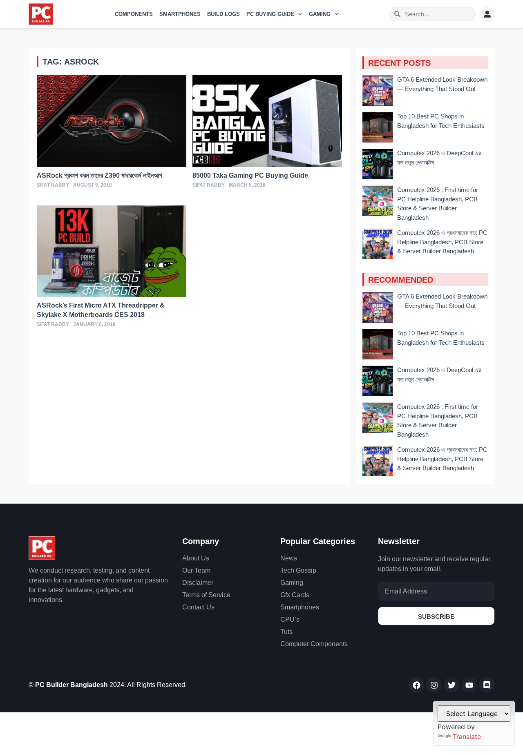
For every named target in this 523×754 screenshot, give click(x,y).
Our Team (196, 570)
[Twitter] (451, 685)
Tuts (286, 631)
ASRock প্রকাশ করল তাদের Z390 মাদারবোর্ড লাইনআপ (99, 175)
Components (134, 14)
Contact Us (198, 607)
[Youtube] (469, 685)
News (288, 558)
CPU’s (289, 619)
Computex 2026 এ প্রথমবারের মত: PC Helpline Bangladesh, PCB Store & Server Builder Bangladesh (442, 241)
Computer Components (314, 643)
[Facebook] (416, 685)
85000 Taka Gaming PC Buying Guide (250, 175)
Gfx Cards (294, 594)
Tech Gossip (298, 570)
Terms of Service (206, 594)
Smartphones (180, 14)
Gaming (320, 14)
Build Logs (223, 14)
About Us (195, 558)
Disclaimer (197, 582)
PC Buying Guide (270, 14)
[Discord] (486, 685)
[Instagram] (434, 685)
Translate (467, 736)
